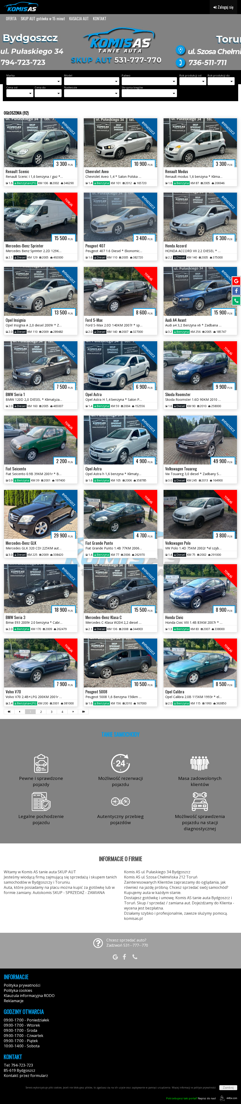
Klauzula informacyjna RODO (29, 995)
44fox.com (231, 1098)
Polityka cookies (18, 990)
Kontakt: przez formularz (26, 1075)
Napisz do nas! (191, 1098)
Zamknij (228, 1087)
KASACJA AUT (79, 18)
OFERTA (11, 18)
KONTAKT (99, 18)
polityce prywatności (205, 1087)
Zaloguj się (225, 7)
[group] (120, 46)
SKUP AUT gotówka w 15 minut (43, 18)
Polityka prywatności (22, 985)
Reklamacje (14, 1000)
